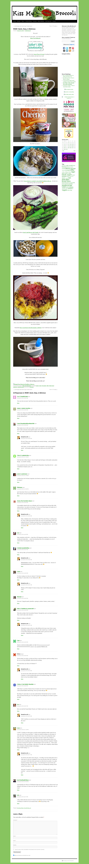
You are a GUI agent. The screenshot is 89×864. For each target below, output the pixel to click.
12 (70, 144)
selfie (67, 187)
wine (71, 190)
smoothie (63, 188)
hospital (73, 175)
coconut (67, 170)
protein (63, 184)
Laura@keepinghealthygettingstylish (25, 423)
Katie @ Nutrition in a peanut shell (25, 608)
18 (68, 146)
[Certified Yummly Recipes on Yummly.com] (69, 98)
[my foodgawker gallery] (68, 89)
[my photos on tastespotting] (69, 91)
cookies (63, 172)
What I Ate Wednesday (27, 385)
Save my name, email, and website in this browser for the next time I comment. (29, 849)
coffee (47, 385)
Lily (18, 795)
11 (68, 144)
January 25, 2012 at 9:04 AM (22, 398)
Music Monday (41, 21)
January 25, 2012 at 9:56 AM (22, 425)
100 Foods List (48, 21)
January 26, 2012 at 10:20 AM (22, 781)
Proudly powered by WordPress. (68, 860)
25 (68, 147)
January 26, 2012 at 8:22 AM (26, 559)
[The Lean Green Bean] (69, 111)
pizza (73, 182)
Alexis (18, 571)
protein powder (69, 184)
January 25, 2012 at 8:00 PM (22, 655)
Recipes (18, 21)
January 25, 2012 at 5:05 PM (22, 642)
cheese (67, 168)
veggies (64, 190)
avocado (71, 165)
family (63, 173)
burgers (37, 385)
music (63, 178)
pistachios (15, 387)
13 (72, 144)
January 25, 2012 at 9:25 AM (22, 409)
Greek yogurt (51, 385)
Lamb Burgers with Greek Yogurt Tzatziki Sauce (22, 26)
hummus (64, 176)
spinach (70, 188)
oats (69, 178)
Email (14, 840)
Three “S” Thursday (53, 26)
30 (64, 149)
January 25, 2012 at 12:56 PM (22, 489)
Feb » (75, 150)
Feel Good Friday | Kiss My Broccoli (24, 808)
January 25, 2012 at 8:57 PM (22, 706)
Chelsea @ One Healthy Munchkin (25, 684)
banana (74, 165)
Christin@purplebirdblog (23, 548)
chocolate (73, 168)
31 (66, 149)
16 (64, 146)
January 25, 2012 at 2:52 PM (22, 573)
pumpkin (64, 185)
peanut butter (66, 181)
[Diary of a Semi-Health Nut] (69, 127)
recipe (70, 185)
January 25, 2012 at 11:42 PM (22, 729)
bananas (64, 167)
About (23, 21)
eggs (73, 171)
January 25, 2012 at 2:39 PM (22, 534)
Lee (18, 704)
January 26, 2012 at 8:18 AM (26, 716)
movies (72, 176)
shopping (70, 187)
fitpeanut (19, 596)
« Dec (63, 150)
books (72, 167)
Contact (54, 21)
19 (70, 146)
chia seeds (44, 385)
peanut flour (64, 182)
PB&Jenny (19, 487)
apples (67, 165)
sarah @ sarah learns (22, 474)
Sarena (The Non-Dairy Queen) (24, 501)
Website (14, 845)
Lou (18, 532)
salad (63, 187)
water (68, 190)
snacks (66, 188)
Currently (35, 21)
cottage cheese (68, 172)
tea (72, 188)
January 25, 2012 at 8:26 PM (22, 685)
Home (14, 21)
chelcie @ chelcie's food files (23, 408)
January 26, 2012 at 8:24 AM (26, 515)
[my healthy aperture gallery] (69, 94)
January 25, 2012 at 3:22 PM (22, 610)
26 (70, 147)
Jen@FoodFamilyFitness (23, 780)
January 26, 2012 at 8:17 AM (26, 754)
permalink (32, 387)
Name (14, 836)
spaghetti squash (20, 387)
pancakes (65, 179)
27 (72, 147)
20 (72, 146)
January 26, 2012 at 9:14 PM (22, 796)
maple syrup (69, 176)
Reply (18, 403)
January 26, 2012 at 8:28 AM (26, 438)
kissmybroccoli (28, 30)
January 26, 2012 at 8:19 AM (26, 670)
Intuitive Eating (29, 21)
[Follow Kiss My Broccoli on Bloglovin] (69, 45)
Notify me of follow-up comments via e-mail (22, 855)
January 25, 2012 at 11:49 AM (22, 475)
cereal (40, 385)
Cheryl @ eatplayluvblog (23, 455)
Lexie (18, 728)
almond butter (64, 165)
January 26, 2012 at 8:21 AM (26, 584)
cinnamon (63, 170)
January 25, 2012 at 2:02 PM (22, 502)
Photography (69, 182)
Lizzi (18, 640)
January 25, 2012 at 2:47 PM (22, 549)
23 (64, 147)
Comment (15, 820)
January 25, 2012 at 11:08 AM (22, 457)
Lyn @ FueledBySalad (22, 396)
